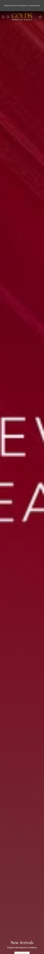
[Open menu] (3, 17)
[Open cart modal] (40, 17)
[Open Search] (7, 17)
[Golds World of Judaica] (22, 17)
